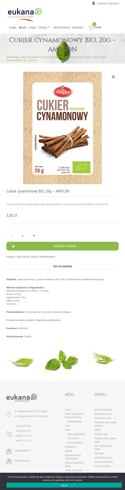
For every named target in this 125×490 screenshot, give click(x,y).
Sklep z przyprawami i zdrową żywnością (39, 57)
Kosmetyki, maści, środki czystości (105, 424)
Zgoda (64, 485)
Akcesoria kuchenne (103, 409)
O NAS (32, 28)
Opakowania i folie (102, 418)
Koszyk (97, 27)
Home (67, 409)
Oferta (67, 429)
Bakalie (97, 429)
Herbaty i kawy (100, 434)
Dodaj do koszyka (65, 246)
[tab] (62, 266)
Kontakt (68, 451)
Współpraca (70, 446)
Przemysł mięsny (75, 442)
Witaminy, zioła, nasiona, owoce (105, 440)
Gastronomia (73, 438)
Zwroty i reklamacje (73, 470)
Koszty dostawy (74, 421)
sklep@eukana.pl (22, 450)
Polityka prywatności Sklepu (74, 464)
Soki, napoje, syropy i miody (103, 447)
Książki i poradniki (102, 466)
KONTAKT (78, 28)
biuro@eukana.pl (22, 460)
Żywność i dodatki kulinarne (71, 57)
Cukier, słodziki (92, 57)
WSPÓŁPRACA (61, 28)
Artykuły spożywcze (103, 457)
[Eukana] (26, 15)
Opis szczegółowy (62, 266)
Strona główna (12, 57)
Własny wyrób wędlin (103, 461)
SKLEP (22, 28)
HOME (12, 28)
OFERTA (42, 28)
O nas (67, 425)
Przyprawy (99, 453)
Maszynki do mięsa (102, 413)
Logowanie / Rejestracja (108, 3)
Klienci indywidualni (76, 434)
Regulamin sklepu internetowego (73, 457)
